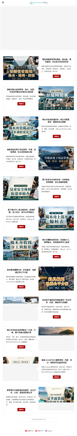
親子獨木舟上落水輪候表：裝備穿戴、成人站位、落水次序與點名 (21, 210)
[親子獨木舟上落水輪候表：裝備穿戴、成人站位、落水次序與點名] (56, 218)
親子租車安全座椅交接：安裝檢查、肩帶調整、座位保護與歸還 (56, 180)
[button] (3, 28)
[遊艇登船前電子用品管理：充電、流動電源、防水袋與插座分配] (38, 28)
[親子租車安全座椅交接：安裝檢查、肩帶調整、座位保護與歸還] (20, 188)
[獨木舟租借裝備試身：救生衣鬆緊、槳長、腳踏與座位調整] (20, 128)
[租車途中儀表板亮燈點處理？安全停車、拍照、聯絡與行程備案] (20, 309)
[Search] (74, 2)
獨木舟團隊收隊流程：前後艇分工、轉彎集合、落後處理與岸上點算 (56, 240)
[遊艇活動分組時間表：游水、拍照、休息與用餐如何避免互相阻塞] (56, 98)
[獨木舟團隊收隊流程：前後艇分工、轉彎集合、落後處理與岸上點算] (20, 248)
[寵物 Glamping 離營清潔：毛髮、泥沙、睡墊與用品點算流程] (20, 369)
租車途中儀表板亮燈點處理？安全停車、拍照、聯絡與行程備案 (56, 301)
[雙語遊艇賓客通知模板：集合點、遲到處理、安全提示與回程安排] (20, 68)
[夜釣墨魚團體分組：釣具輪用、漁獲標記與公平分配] (56, 278)
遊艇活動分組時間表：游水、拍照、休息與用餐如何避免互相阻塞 (21, 90)
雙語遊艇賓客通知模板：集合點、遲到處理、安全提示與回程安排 (56, 60)
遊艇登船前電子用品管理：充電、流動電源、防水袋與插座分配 (21, 150)
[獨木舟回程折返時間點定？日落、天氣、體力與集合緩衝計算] (56, 339)
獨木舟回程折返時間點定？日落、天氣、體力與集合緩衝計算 (21, 331)
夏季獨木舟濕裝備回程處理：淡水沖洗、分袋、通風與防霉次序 (21, 391)
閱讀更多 (56, 76)
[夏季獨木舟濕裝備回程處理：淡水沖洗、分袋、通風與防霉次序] (56, 399)
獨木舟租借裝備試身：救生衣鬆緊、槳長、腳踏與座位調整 (56, 120)
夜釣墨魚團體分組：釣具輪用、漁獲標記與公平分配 (21, 271)
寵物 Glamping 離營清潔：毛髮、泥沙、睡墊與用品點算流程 (57, 361)
